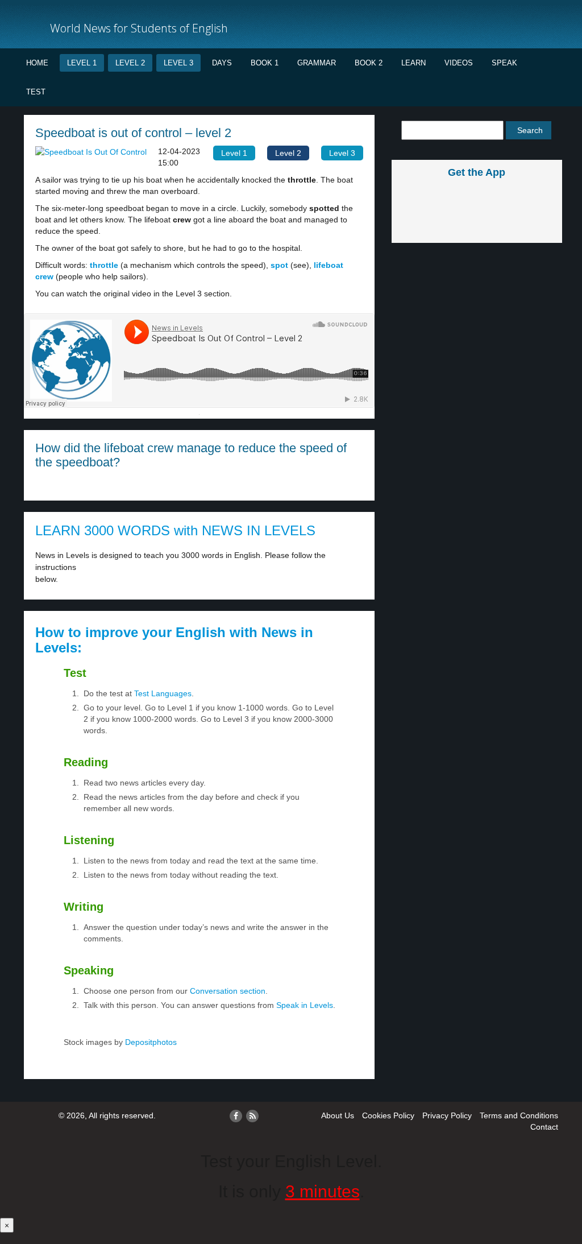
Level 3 (178, 63)
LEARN (413, 63)
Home (37, 63)
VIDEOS (458, 63)
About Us (337, 1115)
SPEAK (504, 63)
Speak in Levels (304, 1005)
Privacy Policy (447, 1115)
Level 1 (82, 63)
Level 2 (130, 63)
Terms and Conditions (519, 1115)
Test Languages (163, 693)
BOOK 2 (369, 63)
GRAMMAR (316, 63)
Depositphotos (150, 1042)
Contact (544, 1126)
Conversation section (227, 990)
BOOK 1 (264, 63)
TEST (35, 92)
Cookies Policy (388, 1115)
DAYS (222, 63)
